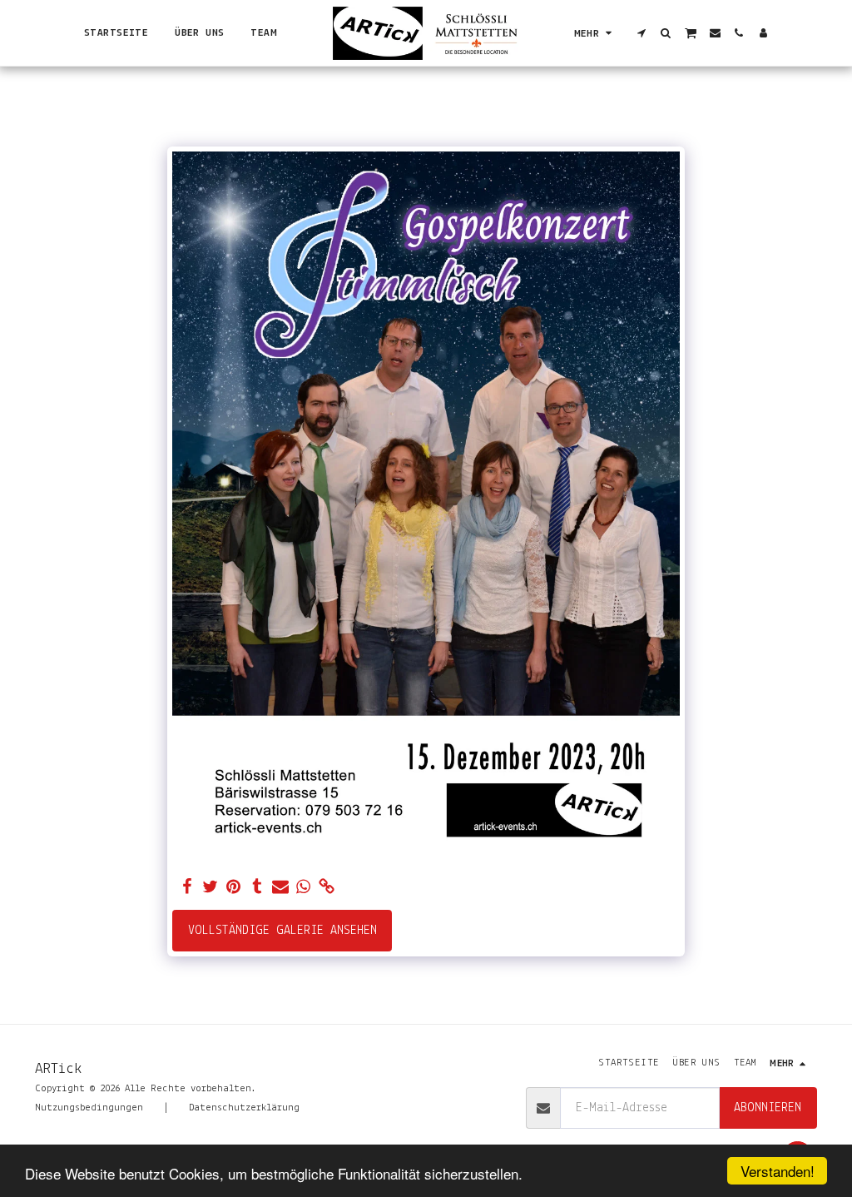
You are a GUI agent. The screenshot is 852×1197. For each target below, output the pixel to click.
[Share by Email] (280, 887)
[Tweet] (210, 887)
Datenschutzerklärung (244, 1107)
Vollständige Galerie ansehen (282, 930)
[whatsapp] (303, 887)
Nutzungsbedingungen (89, 1107)
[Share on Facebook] (187, 887)
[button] (642, 32)
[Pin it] (233, 887)
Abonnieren (767, 1108)
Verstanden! (778, 1170)
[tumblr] (257, 887)
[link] (327, 887)
